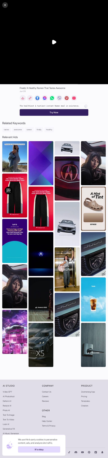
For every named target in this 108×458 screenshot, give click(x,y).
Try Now (54, 112)
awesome (18, 130)
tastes (6, 130)
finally (39, 130)
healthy (49, 130)
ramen (29, 130)
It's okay (39, 449)
